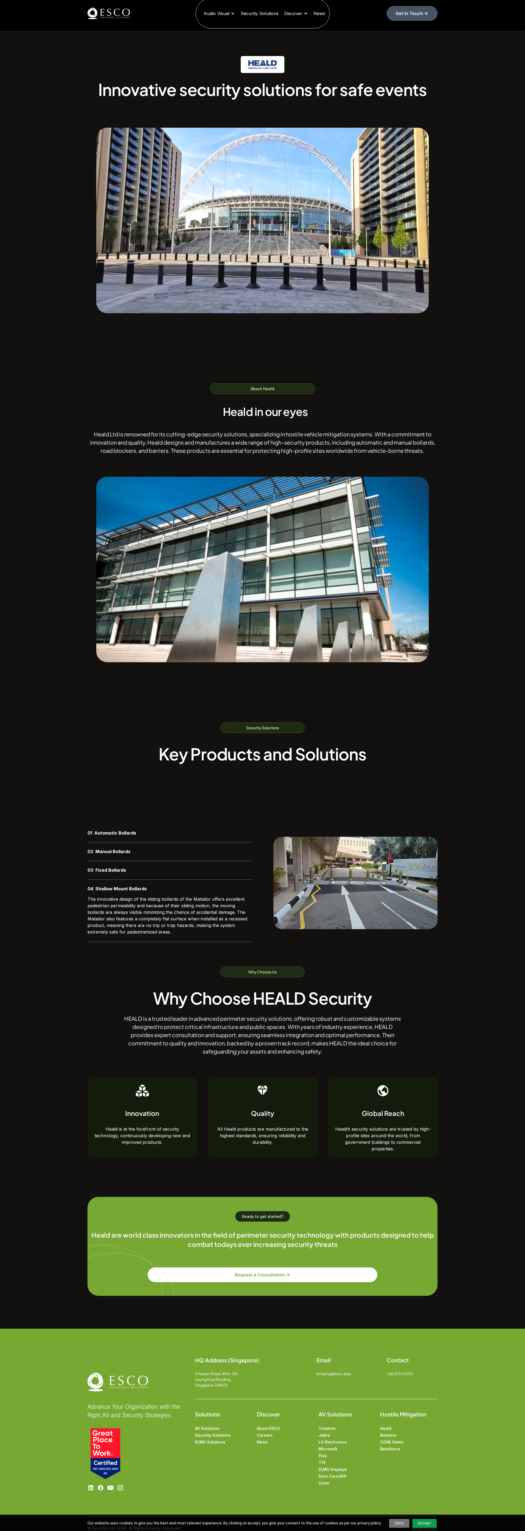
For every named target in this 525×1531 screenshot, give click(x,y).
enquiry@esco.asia (333, 1373)
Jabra (324, 1435)
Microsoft (328, 1449)
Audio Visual (216, 13)
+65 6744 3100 (400, 1373)
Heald (385, 1428)
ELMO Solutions (210, 1442)
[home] (119, 13)
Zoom (324, 1483)
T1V (322, 1462)
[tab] (170, 833)
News (319, 13)
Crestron (327, 1428)
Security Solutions (260, 13)
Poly (323, 1455)
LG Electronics (333, 1442)
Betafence (390, 1449)
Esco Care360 (332, 1476)
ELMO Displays (333, 1469)
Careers (265, 1435)
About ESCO (268, 1428)
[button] (219, 13)
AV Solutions (207, 1428)
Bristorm (388, 1435)
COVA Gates (391, 1442)
